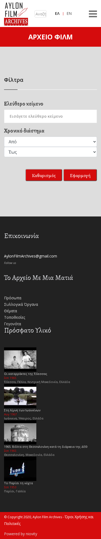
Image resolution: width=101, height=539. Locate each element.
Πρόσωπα (12, 297)
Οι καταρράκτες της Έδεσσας (25, 374)
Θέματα (10, 310)
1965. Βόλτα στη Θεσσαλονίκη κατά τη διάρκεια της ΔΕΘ (46, 447)
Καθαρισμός (44, 175)
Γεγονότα (12, 323)
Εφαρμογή (80, 175)
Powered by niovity (20, 533)
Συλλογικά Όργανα (21, 304)
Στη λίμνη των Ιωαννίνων (22, 410)
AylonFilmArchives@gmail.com (30, 256)
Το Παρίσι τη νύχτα (18, 483)
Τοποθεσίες (14, 317)
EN (69, 13)
